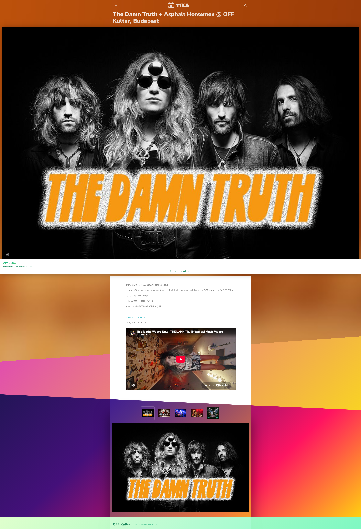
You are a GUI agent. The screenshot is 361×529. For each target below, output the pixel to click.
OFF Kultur (10, 256)
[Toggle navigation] (115, 5)
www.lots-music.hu (135, 310)
